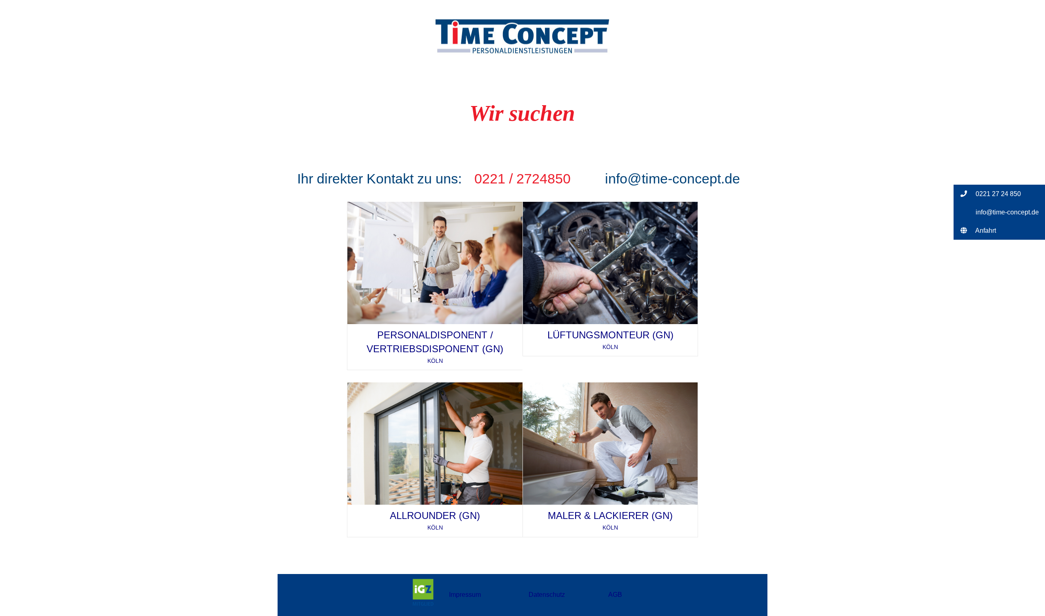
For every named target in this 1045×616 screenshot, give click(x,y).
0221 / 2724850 (522, 178)
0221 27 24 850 (997, 193)
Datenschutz (547, 594)
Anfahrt (985, 230)
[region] (522, 97)
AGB (615, 594)
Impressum (465, 594)
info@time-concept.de (672, 178)
